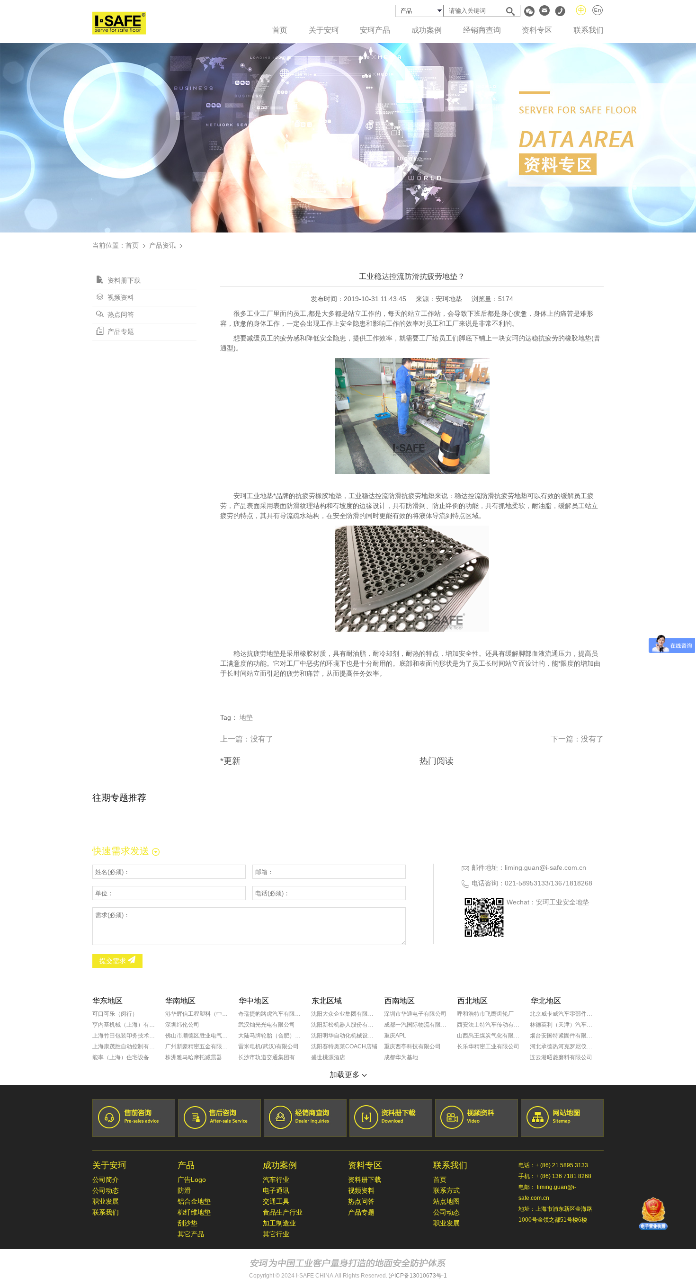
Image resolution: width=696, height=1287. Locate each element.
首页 (279, 30)
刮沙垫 (187, 1223)
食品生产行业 (283, 1212)
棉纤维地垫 (194, 1212)
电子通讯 (276, 1190)
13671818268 (571, 883)
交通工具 (276, 1201)
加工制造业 (279, 1223)
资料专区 (537, 30)
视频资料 (120, 297)
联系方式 (446, 1190)
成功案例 (426, 30)
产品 (186, 1165)
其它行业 (276, 1234)
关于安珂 (324, 30)
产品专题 (120, 331)
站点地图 (446, 1201)
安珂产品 (375, 30)
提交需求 (113, 961)
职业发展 (105, 1201)
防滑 (184, 1190)
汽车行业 (276, 1179)
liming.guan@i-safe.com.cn (545, 867)
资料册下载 (123, 280)
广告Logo (192, 1179)
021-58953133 (527, 883)
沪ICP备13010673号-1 (418, 1275)
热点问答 (120, 314)
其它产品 (191, 1234)
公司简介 (105, 1179)
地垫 (246, 717)
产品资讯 (162, 245)
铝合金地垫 (194, 1201)
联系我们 (588, 30)
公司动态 (105, 1190)
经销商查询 (482, 30)
